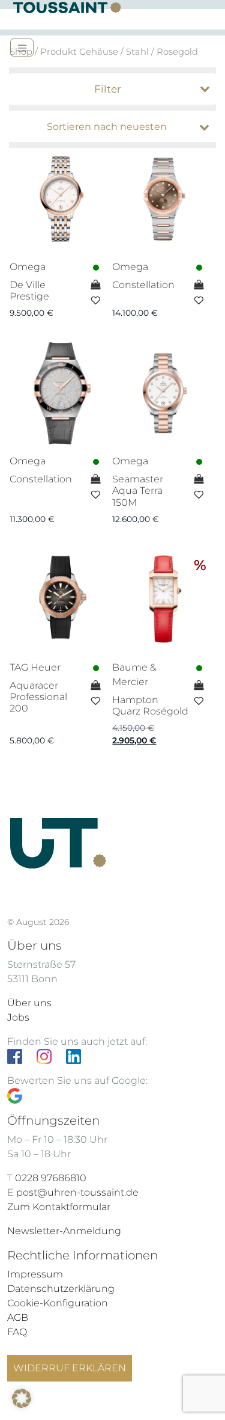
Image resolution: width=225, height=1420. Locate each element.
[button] (21, 1398)
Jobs (18, 1017)
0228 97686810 (50, 1178)
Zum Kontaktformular (58, 1207)
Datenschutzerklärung (61, 1288)
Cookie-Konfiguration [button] (57, 1303)
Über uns (29, 1003)
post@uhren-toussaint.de (77, 1192)
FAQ (17, 1332)
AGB (17, 1317)
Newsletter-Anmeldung (64, 1231)
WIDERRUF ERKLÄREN (69, 1368)
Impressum (35, 1274)
